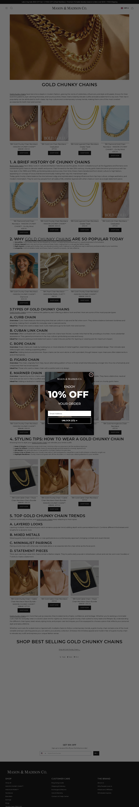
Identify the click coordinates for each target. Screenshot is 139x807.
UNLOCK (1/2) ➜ (69, 420)
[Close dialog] (91, 375)
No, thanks (69, 427)
